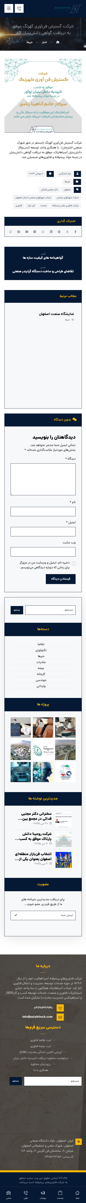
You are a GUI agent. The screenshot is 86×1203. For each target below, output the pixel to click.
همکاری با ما (40, 1070)
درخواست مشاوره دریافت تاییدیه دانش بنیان (40, 1058)
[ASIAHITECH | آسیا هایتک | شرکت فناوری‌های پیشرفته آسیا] (68, 8)
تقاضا (41, 644)
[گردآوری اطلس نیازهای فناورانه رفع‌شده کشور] (21, 727)
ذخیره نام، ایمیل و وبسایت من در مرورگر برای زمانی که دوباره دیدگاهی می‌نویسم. (45, 565)
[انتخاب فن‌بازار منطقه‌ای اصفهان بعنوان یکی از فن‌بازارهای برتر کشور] (64, 860)
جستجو (17, 610)
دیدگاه (70, 459)
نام (73, 502)
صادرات (41, 662)
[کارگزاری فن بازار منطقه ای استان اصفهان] (65, 772)
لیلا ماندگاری (65, 174)
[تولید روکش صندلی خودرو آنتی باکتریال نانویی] (43, 727)
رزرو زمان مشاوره (41, 1064)
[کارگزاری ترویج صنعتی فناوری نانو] (21, 772)
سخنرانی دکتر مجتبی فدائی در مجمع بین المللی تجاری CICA (36, 819)
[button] (8, 8)
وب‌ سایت (69, 542)
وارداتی (41, 686)
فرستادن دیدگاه (60, 579)
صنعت (43, 206)
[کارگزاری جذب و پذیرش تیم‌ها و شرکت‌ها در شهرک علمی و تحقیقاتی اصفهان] (65, 750)
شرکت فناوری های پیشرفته (65, 206)
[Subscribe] (16, 915)
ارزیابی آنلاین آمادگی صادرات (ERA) (41, 1052)
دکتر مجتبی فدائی (49, 190)
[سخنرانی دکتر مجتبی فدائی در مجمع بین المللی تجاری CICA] (64, 820)
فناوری (19, 206)
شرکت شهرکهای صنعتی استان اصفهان (33, 198)
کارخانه (41, 674)
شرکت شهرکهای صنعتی (68, 198)
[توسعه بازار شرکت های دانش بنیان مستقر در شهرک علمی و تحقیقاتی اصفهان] (21, 750)
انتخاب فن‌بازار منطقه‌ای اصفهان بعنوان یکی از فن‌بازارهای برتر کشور (33, 859)
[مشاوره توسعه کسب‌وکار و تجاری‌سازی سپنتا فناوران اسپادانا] (43, 750)
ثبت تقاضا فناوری (40, 1040)
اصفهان (67, 190)
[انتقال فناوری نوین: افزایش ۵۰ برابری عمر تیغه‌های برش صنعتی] (65, 727)
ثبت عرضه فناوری (40, 1046)
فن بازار (31, 206)
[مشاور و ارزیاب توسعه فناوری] (43, 772)
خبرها (67, 182)
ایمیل (71, 522)
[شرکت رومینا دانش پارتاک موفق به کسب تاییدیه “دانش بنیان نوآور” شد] (64, 840)
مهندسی (41, 680)
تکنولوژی (41, 650)
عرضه (41, 668)
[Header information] (19, 8)
